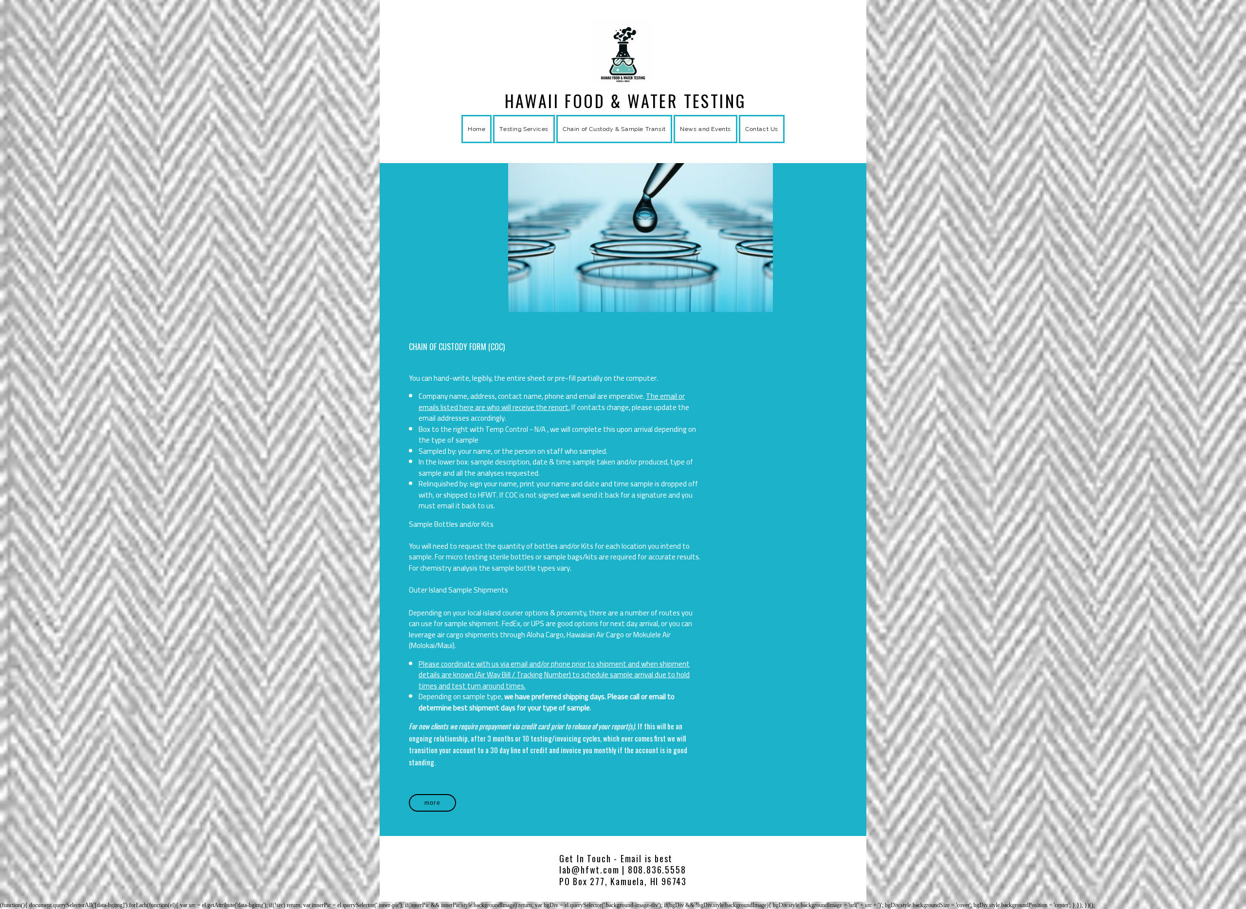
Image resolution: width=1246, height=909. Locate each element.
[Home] (476, 141)
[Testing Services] (524, 141)
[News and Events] (705, 141)
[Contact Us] (762, 141)
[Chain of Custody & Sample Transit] (614, 141)
